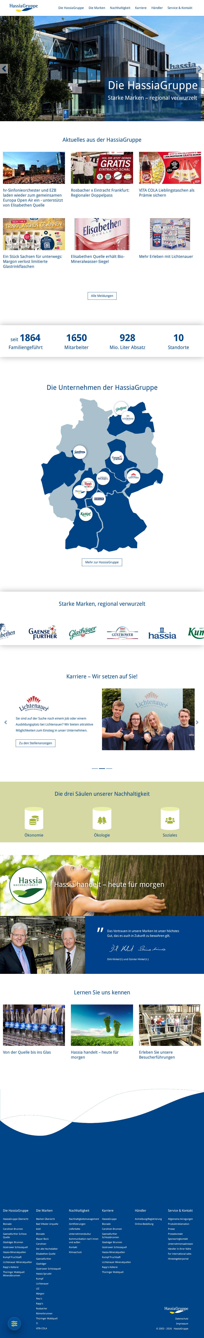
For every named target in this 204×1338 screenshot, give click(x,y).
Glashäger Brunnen (13, 1242)
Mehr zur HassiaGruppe (102, 562)
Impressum (182, 1323)
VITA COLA (41, 1328)
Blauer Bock (42, 1239)
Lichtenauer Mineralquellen (17, 1262)
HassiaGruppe (109, 1219)
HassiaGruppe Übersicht (15, 1219)
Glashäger (41, 1263)
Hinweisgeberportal (178, 1258)
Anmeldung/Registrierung (148, 1219)
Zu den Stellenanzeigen (35, 743)
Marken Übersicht (45, 1219)
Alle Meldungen (102, 296)
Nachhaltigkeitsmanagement (84, 1219)
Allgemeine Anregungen (180, 1219)
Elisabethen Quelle (45, 1253)
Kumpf (39, 1278)
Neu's (39, 1298)
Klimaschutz (75, 1252)
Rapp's (39, 1303)
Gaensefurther (43, 1258)
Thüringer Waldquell (47, 1318)
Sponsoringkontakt (178, 1239)
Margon (40, 1293)
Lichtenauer (42, 1283)
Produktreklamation (178, 1224)
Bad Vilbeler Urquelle (47, 1224)
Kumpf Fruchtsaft (12, 1257)
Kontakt (73, 1247)
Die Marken (97, 8)
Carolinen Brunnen (13, 1229)
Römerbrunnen (44, 1313)
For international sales (179, 1253)
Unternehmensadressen (180, 1243)
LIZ (37, 1288)
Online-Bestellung (144, 1224)
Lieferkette (74, 1229)
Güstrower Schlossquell (15, 1247)
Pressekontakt (175, 1234)
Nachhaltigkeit (120, 8)
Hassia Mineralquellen (14, 1252)
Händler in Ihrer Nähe (179, 1248)
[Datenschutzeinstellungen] (14, 1323)
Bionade (7, 1224)
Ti (37, 1323)
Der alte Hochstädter (47, 1248)
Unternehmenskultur (80, 1234)
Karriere (141, 8)
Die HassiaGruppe (71, 8)
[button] (4, 68)
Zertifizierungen (77, 1224)
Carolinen (41, 1243)
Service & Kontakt (180, 8)
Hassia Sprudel (43, 1273)
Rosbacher (41, 1308)
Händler (157, 8)
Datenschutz (181, 1318)
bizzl (38, 1229)
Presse (171, 1229)
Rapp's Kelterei (11, 1267)
